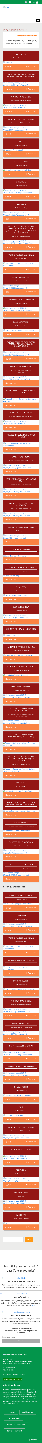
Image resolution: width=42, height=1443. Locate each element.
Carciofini (21, 54)
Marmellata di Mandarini (21, 1046)
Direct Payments (13, 1418)
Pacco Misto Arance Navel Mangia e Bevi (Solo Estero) (21, 735)
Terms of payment (14, 1431)
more (33, 1305)
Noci (21, 141)
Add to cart (32, 66)
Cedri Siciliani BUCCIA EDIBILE (21, 567)
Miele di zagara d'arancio (21, 895)
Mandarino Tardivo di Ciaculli (21, 647)
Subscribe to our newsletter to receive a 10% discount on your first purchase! (21, 1331)
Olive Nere (21, 182)
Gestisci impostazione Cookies (13, 1379)
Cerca (29, 1239)
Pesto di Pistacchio (21, 277)
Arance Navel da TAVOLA (21, 412)
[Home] (21, 12)
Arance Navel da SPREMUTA (21, 366)
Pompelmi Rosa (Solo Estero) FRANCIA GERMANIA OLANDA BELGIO (21, 803)
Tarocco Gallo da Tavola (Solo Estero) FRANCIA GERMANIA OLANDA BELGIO (21, 344)
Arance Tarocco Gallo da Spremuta (21, 504)
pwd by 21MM (33, 1440)
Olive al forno (21, 161)
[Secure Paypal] (21, 1294)
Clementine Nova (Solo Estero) (21, 629)
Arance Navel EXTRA (21, 457)
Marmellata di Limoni (21, 1149)
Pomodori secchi (21, 322)
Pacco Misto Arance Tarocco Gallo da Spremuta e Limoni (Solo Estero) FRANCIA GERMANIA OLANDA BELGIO (21, 229)
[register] (36, 2)
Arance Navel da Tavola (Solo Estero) (21, 436)
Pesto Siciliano (21, 782)
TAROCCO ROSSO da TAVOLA (21, 864)
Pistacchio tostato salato (21, 299)
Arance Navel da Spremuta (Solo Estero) (21, 391)
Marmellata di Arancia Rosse (21, 1066)
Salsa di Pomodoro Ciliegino (21, 960)
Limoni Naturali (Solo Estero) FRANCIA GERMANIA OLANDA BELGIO (21, 75)
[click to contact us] (21, 1312)
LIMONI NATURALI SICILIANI (21, 97)
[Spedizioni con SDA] (21, 1278)
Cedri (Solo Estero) (21, 549)
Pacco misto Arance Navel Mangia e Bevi (21, 709)
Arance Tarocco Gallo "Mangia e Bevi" (21, 480)
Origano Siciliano (21, 1192)
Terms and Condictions (16, 1424)
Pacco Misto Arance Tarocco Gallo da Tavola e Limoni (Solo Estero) (21, 758)
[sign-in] (33, 2)
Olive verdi (21, 204)
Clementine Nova (21, 607)
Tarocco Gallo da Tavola (21, 842)
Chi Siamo (11, 1412)
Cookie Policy (27, 1412)
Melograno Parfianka (21, 686)
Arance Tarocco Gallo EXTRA (21, 527)
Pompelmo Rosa (21, 822)
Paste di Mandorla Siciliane (21, 255)
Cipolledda (21, 587)
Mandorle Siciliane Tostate (21, 119)
